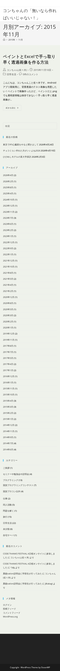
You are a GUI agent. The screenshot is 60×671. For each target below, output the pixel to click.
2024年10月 (8, 199)
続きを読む (13, 108)
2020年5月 (8, 309)
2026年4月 (8, 175)
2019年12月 (8, 333)
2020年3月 (8, 315)
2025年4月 (8, 193)
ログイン (7, 604)
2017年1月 (8, 370)
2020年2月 (8, 321)
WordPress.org (10, 616)
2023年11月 (8, 211)
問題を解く (8, 510)
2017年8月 (8, 345)
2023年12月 (8, 205)
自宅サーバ (8, 535)
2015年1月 (8, 418)
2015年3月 (8, 406)
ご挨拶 (6, 467)
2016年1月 (8, 382)
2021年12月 (8, 260)
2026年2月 (8, 181)
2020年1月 (8, 327)
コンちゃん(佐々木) (17, 70)
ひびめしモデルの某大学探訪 (17, 156)
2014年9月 (8, 437)
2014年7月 (8, 443)
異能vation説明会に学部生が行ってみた (22, 573)
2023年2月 (8, 230)
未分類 (6, 529)
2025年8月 (8, 187)
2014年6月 (8, 449)
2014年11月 (8, 431)
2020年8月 (8, 303)
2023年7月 (8, 217)
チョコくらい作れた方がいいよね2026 (21, 150)
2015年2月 (8, 412)
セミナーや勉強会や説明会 (16, 474)
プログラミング (10, 480)
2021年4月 (8, 284)
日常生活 (11, 74)
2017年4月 (8, 364)
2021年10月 (8, 266)
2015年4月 (8, 400)
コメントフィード (11, 612)
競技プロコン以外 (11, 491)
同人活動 (7, 504)
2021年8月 (8, 272)
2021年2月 (8, 291)
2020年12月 (8, 297)
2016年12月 (8, 376)
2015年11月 (8, 388)
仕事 (5, 498)
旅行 (5, 516)
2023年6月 (8, 223)
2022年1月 (8, 254)
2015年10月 (8, 394)
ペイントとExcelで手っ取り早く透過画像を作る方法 (29, 59)
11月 (20, 39)
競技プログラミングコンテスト (18, 485)
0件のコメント (30, 74)
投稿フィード (9, 608)
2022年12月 (8, 242)
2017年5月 (8, 358)
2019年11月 (8, 339)
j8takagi (49, 583)
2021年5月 (8, 278)
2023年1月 (8, 236)
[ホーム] (4, 39)
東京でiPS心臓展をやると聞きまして (20, 144)
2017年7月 (8, 352)
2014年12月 (8, 425)
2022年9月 (8, 248)
